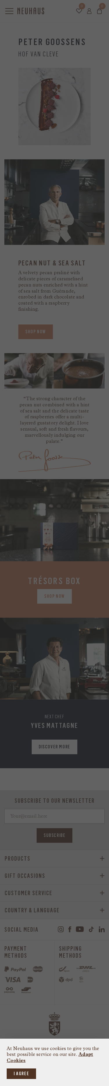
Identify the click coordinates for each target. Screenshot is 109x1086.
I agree (21, 1073)
